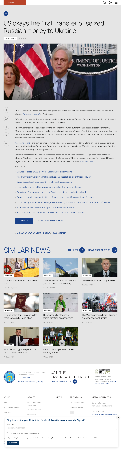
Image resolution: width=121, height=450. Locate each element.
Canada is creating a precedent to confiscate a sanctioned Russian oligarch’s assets (55, 197)
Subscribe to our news (51, 220)
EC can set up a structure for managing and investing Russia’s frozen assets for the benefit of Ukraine (63, 202)
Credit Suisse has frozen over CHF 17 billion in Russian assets (44, 182)
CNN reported (86, 161)
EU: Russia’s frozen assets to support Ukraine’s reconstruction (45, 207)
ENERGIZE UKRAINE (76, 407)
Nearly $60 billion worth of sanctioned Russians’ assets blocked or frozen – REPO (54, 177)
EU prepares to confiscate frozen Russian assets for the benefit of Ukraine (51, 212)
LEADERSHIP (31, 414)
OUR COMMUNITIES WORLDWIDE (34, 404)
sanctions (60, 233)
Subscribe (13, 443)
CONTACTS (7, 412)
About (6, 403)
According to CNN (23, 143)
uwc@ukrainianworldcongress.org (30, 381)
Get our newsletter (12, 407)
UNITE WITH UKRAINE (77, 403)
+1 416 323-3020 (24, 378)
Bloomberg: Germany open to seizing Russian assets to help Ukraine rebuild (51, 192)
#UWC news (10, 38)
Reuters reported (31, 114)
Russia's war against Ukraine (34, 233)
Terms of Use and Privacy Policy (46, 438)
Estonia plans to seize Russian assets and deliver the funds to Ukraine (49, 187)
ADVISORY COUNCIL (34, 410)
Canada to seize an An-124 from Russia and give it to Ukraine (44, 171)
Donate (24, 220)
